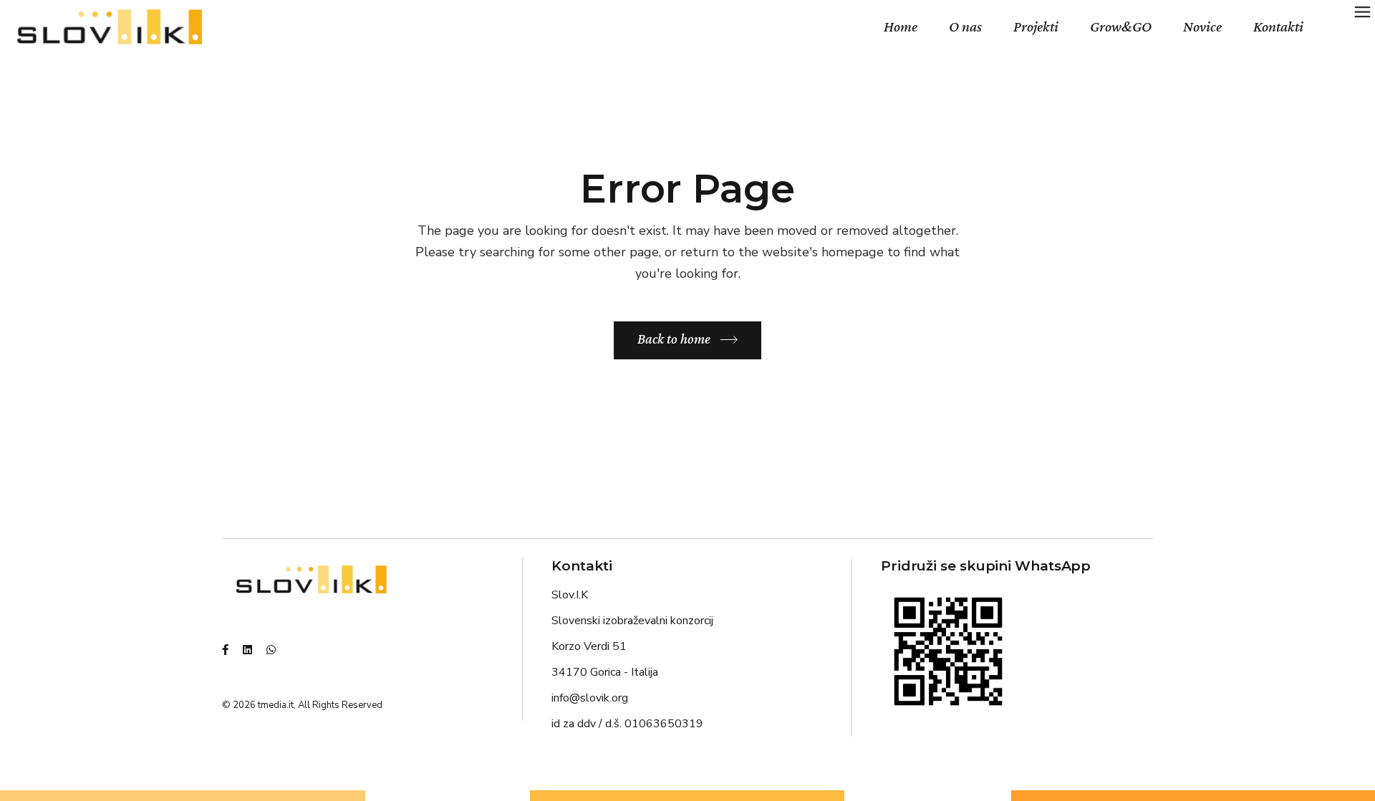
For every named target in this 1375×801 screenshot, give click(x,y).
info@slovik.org (589, 698)
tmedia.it (276, 705)
